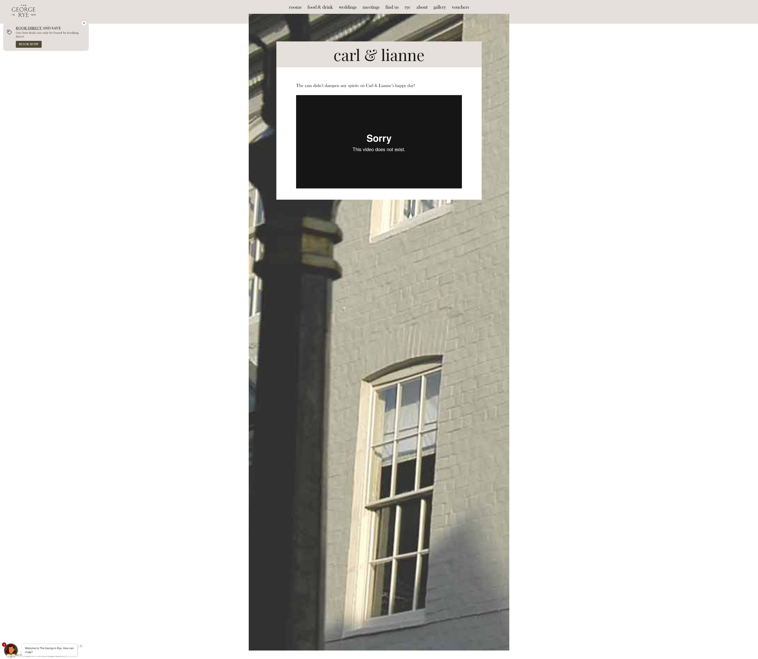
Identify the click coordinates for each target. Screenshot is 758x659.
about (422, 7)
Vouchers (460, 7)
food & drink (320, 7)
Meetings (371, 7)
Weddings (348, 7)
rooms (295, 7)
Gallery (439, 7)
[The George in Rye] (24, 7)
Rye (408, 7)
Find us (392, 7)
